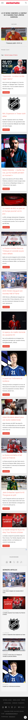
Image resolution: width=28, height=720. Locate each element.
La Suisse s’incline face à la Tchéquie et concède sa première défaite (12, 655)
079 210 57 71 (12, 716)
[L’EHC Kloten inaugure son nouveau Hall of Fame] (14, 579)
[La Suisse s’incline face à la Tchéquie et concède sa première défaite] (14, 644)
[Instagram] (17, 562)
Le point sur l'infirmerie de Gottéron (11, 686)
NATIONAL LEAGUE (7, 700)
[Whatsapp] (6, 562)
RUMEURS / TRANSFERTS (18, 703)
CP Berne (15, 55)
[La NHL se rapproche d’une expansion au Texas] (14, 624)
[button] (2, 2)
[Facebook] (10, 562)
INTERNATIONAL (7, 703)
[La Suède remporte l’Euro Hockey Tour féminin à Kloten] (14, 602)
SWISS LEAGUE (16, 700)
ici (21, 43)
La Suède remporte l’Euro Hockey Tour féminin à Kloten (14, 613)
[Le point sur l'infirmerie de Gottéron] (14, 671)
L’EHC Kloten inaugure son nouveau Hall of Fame (13, 591)
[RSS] (21, 562)
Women (23, 700)
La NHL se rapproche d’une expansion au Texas (14, 634)
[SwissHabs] (12, 3)
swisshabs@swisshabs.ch (11, 713)
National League (9, 55)
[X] (14, 562)
